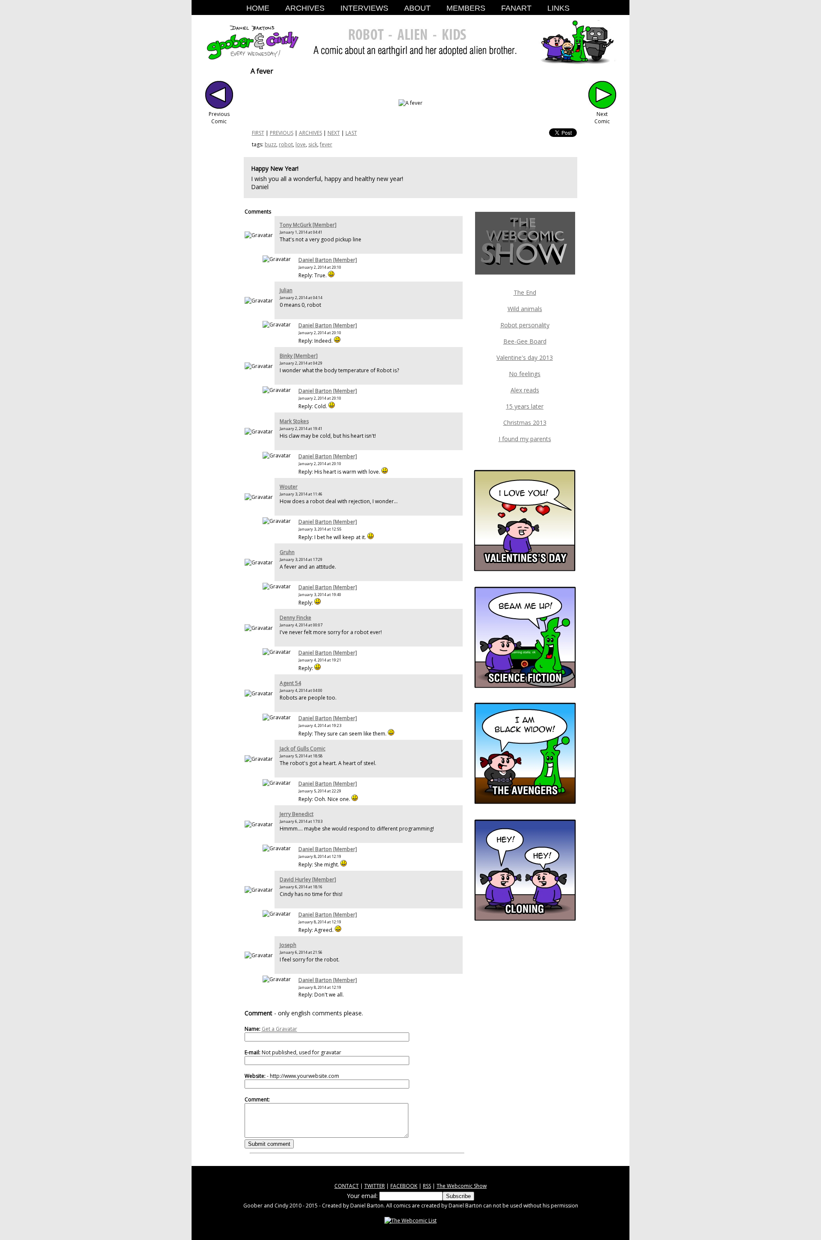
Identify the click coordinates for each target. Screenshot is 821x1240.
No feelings (524, 374)
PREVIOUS (281, 132)
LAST (351, 132)
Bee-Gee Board (524, 341)
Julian (286, 290)
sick (312, 144)
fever (326, 144)
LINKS (558, 8)
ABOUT (417, 8)
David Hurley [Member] (308, 879)
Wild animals (525, 309)
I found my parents (525, 439)
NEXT (334, 132)
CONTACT (346, 1186)
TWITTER (374, 1186)
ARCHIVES (305, 8)
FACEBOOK (403, 1186)
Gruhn (287, 552)
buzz (270, 144)
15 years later (524, 406)
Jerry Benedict (296, 814)
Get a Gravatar (279, 1028)
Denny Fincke (295, 617)
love (300, 144)
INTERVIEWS (364, 8)
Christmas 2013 (524, 422)
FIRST (258, 132)
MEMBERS (465, 8)
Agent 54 (290, 683)
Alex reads (525, 390)
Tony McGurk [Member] (308, 224)
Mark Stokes (294, 421)
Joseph (288, 945)
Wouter (289, 486)
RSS (427, 1186)
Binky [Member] (299, 355)
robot (286, 144)
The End (525, 292)
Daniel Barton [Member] (327, 260)
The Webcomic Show (462, 1186)
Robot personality (524, 325)
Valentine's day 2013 (524, 357)
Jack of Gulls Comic (302, 748)
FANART (516, 8)
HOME (257, 8)
